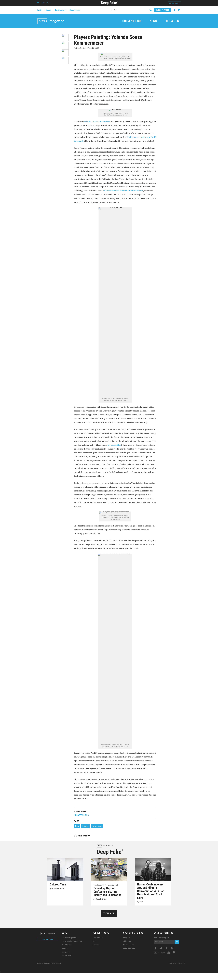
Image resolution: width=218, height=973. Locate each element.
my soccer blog (114, 445)
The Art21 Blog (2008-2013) (72, 941)
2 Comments (81, 835)
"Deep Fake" (109, 3)
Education (172, 21)
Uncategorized (81, 815)
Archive (64, 948)
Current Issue (132, 21)
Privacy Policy (172, 963)
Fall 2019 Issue (105, 846)
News (153, 21)
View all (109, 913)
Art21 (39, 10)
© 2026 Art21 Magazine (43, 963)
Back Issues (75, 10)
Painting (85, 826)
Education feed (128, 945)
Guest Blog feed (129, 948)
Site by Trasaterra (56, 963)
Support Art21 (162, 10)
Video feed (127, 941)
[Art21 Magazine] (50, 18)
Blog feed (126, 938)
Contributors (60, 10)
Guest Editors (66, 945)
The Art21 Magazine (69, 938)
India (77, 826)
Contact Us (65, 952)
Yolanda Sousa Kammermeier (97, 122)
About (48, 10)
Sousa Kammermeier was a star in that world (123, 191)
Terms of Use (181, 963)
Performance (97, 826)
